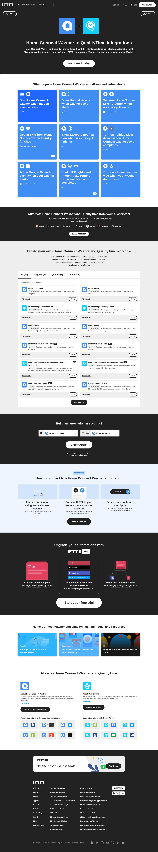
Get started (147, 5)
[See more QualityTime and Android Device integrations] (91, 724)
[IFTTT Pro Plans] (55, 344)
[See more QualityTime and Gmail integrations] (128, 735)
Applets (36, 801)
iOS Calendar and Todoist (58, 821)
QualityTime (93, 42)
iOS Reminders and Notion (59, 817)
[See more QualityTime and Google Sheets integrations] (91, 735)
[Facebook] (92, 842)
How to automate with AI (88, 792)
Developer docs (38, 825)
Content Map (37, 813)
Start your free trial (79, 603)
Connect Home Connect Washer (35, 709)
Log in (134, 5)
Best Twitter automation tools (90, 796)
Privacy (75, 843)
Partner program (57, 843)
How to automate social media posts (92, 825)
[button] (79, 521)
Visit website (24, 703)
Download (86, 701)
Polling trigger (35, 291)
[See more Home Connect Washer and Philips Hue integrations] (47, 724)
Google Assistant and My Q (59, 805)
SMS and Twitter (55, 813)
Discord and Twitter (56, 829)
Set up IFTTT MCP (79, 234)
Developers (37, 843)
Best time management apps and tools (93, 801)
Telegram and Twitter (57, 825)
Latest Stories (86, 788)
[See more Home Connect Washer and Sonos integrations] (66, 735)
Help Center (37, 809)
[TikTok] (118, 842)
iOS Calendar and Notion (58, 796)
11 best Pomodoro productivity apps (93, 817)
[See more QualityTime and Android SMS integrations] (109, 735)
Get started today (79, 63)
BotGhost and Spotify (57, 809)
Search (35, 817)
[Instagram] (102, 842)
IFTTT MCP (37, 805)
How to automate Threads (89, 821)
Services (36, 792)
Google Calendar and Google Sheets (62, 801)
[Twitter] (112, 842)
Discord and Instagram (57, 792)
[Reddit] (123, 842)
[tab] (24, 275)
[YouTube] (107, 842)
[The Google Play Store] (118, 793)
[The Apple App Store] (118, 788)
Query (32, 347)
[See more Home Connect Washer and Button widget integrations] (47, 735)
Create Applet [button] (79, 444)
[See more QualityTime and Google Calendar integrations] (109, 724)
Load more (79, 402)
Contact (67, 843)
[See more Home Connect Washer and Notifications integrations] (66, 724)
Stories (35, 796)
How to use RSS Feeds (88, 809)
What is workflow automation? (90, 805)
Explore (115, 5)
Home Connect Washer (50, 42)
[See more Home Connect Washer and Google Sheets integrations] (29, 724)
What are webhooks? (87, 813)
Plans (125, 5)
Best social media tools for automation (93, 829)
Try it (73, 299)
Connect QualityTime (93, 707)
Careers (46, 843)
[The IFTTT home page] (7, 5)
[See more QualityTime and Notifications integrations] (128, 724)
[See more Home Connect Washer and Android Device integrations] (29, 735)
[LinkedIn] (97, 842)
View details (26, 299)
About (82, 843)
